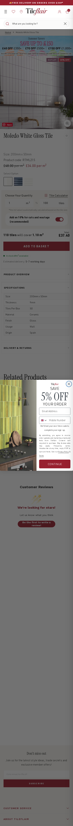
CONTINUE (55, 464)
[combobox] (43, 420)
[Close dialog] (69, 384)
